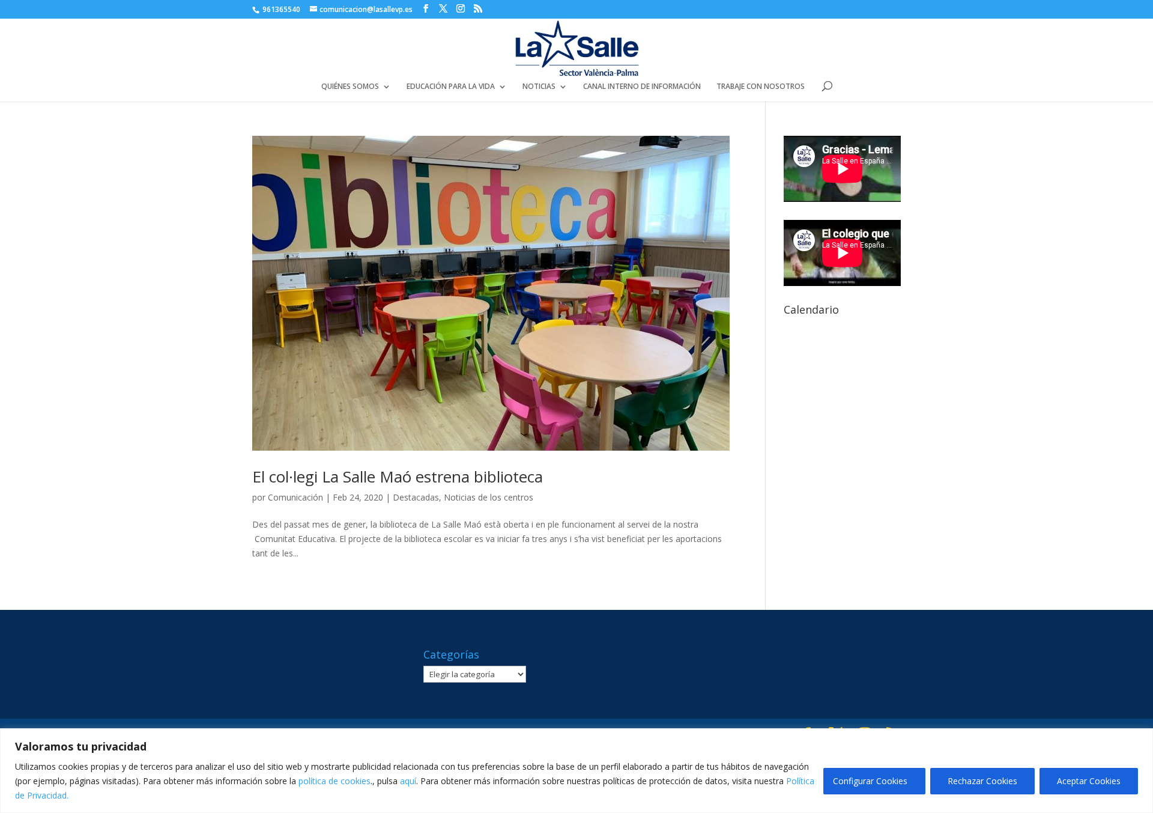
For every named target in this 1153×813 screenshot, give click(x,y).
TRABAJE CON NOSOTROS (760, 86)
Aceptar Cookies (1089, 781)
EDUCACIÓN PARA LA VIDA (451, 86)
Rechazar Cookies (982, 781)
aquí (408, 781)
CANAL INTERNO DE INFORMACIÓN (642, 86)
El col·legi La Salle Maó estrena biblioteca (397, 476)
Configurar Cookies (870, 781)
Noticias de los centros (488, 497)
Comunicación (295, 497)
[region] (576, 770)
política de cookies (334, 781)
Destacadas (416, 497)
